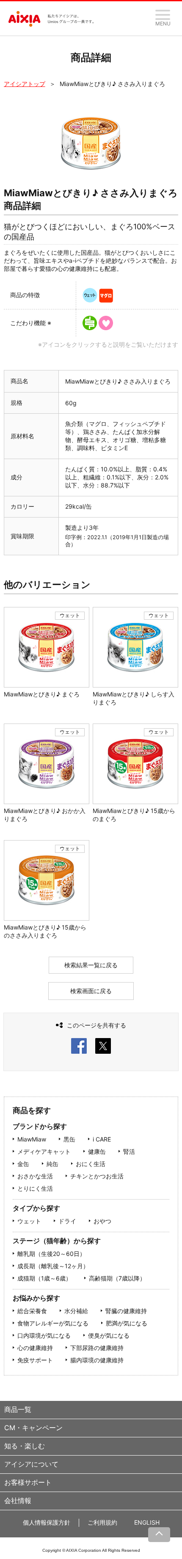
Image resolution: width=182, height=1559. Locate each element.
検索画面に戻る (91, 990)
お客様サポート (28, 1482)
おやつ (102, 1221)
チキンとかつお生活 (97, 1176)
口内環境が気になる (44, 1335)
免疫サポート (35, 1360)
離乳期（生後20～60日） (51, 1253)
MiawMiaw (31, 1139)
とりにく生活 (35, 1188)
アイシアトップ (24, 83)
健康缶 (97, 1151)
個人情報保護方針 (46, 1522)
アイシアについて (31, 1464)
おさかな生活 (35, 1176)
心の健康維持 (35, 1347)
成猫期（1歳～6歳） (44, 1278)
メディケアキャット (44, 1151)
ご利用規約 (102, 1522)
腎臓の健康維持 (126, 1310)
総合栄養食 (32, 1310)
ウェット (29, 1221)
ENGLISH (147, 1522)
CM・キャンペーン (33, 1427)
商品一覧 (17, 1409)
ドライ (67, 1221)
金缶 (23, 1163)
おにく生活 (90, 1163)
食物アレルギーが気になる (52, 1323)
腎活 (129, 1151)
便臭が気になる (109, 1335)
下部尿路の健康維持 (97, 1347)
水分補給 (76, 1310)
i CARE (102, 1139)
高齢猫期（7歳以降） (117, 1278)
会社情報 (17, 1500)
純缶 (52, 1163)
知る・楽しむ (24, 1446)
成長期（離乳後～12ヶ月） (53, 1265)
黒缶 (69, 1139)
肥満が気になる (126, 1323)
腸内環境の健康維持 (97, 1360)
